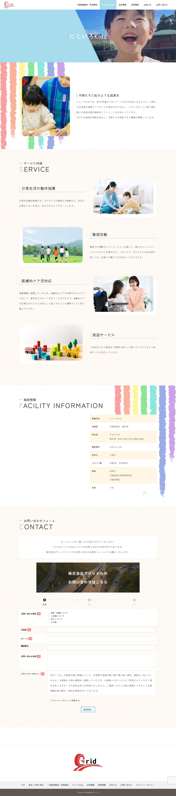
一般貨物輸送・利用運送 (86, 5)
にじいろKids (108, 5)
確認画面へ (88, 709)
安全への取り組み (36, 785)
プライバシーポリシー (145, 785)
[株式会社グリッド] (9, 5)
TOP (23, 785)
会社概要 (122, 5)
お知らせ (147, 5)
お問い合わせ (162, 5)
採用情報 (135, 5)
